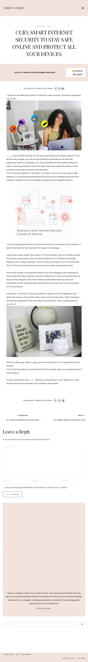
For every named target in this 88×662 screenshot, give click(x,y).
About (17, 654)
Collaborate (26, 654)
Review (40, 26)
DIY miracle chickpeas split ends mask (22, 418)
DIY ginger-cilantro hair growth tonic (69, 418)
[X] (59, 88)
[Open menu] (82, 8)
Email (35, 481)
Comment (9, 447)
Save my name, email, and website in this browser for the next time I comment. (36, 487)
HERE (31, 380)
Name (7, 481)
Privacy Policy (8, 654)
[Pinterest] (62, 88)
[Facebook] (56, 88)
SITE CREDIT (81, 658)
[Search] (82, 624)
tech (48, 26)
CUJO (9, 156)
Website (64, 481)
